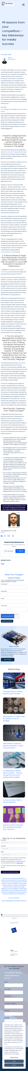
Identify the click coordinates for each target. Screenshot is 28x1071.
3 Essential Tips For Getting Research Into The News (12, 692)
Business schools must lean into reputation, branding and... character (13, 827)
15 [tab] (23, 914)
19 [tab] (3, 916)
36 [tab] (14, 918)
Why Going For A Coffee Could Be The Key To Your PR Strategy (14, 718)
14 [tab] (22, 914)
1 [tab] (1, 914)
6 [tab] (9, 914)
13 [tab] (20, 914)
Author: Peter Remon (14, 527)
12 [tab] (19, 914)
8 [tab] (12, 914)
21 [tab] (6, 916)
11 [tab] (17, 914)
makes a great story (6, 252)
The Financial (4, 272)
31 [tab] (22, 916)
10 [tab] (16, 914)
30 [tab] (20, 916)
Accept (14, 1061)
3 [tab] (4, 914)
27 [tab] (16, 916)
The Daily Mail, (11, 269)
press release (21, 363)
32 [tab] (23, 916)
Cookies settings (14, 1057)
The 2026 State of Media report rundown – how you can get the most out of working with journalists (12, 774)
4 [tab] (6, 914)
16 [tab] (25, 914)
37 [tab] (16, 918)
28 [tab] (17, 916)
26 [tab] (14, 916)
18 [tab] (1, 916)
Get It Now (7, 659)
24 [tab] (11, 916)
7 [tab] (11, 914)
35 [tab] (12, 918)
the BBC (21, 152)
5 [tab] (8, 914)
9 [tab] (14, 914)
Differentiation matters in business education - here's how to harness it (13, 746)
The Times (18, 269)
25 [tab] (12, 916)
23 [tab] (9, 916)
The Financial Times (10, 152)
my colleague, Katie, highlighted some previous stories (14, 110)
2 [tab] (3, 914)
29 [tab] (19, 916)
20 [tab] (4, 916)
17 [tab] (27, 914)
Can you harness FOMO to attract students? (12, 801)
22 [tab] (8, 916)
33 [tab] (25, 916)
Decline (14, 1065)
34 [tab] (27, 916)
